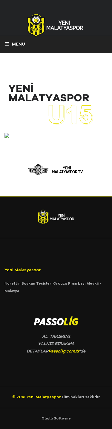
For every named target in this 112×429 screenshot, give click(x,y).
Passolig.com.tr (63, 351)
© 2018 (19, 397)
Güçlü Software (56, 418)
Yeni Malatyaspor (43, 397)
